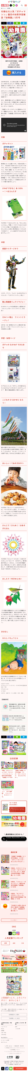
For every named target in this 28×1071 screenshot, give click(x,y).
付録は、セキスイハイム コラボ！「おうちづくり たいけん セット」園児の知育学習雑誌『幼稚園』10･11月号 (7, 774)
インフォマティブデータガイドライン (15, 1051)
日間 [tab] (5, 943)
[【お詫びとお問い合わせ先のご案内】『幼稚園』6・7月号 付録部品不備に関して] (5, 906)
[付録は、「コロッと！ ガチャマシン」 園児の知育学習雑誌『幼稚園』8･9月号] (5, 884)
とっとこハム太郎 (5, 1040)
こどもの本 (17, 1028)
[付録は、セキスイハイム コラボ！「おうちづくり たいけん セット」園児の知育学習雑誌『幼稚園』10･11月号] (5, 871)
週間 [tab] (14, 943)
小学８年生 (3, 1034)
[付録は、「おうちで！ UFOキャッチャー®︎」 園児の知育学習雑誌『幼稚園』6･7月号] (5, 896)
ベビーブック (4, 1026)
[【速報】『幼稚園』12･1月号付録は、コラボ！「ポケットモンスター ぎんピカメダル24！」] (5, 859)
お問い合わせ (8, 1046)
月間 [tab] (22, 943)
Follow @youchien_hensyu (15, 839)
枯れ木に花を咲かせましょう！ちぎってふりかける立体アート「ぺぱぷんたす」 (17, 717)
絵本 (16, 1026)
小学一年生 (3, 1032)
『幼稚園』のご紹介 (14, 1018)
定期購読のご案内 (14, 1014)
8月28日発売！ (20, 1068)
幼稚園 (2, 1030)
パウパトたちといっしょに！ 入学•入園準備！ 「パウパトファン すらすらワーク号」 (7, 793)
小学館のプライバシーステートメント (15, 1047)
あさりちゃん (4, 1042)
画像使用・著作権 (19, 1046)
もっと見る (14, 920)
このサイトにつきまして (15, 1053)
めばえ (2, 1028)
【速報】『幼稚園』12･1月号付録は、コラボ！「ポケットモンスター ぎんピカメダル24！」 (20, 774)
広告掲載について (15, 1049)
